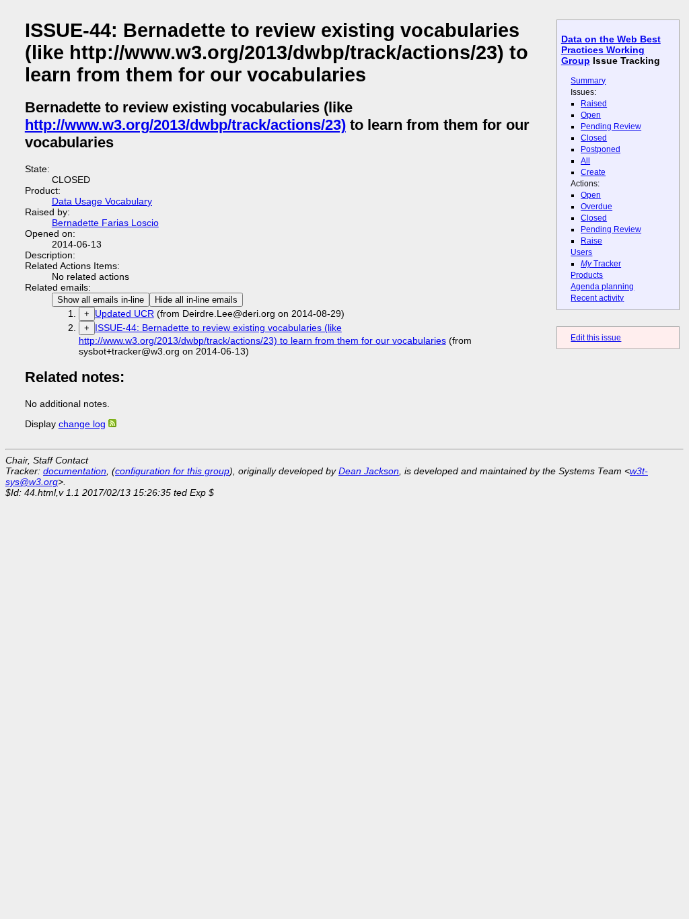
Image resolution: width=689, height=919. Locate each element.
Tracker (601, 263)
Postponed (600, 149)
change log (82, 423)
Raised (594, 103)
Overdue (596, 206)
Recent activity (597, 298)
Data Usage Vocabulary (102, 201)
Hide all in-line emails (196, 300)
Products (587, 275)
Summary (588, 80)
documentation (74, 471)
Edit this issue (596, 337)
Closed (594, 138)
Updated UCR (124, 313)
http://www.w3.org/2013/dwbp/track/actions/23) (185, 124)
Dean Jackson (368, 471)
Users (581, 252)
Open (591, 115)
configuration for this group (172, 471)
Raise (591, 241)
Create (593, 172)
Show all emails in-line (100, 300)
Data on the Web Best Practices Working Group (611, 50)
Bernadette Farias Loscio (105, 222)
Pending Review (611, 126)
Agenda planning (602, 286)
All (585, 161)
